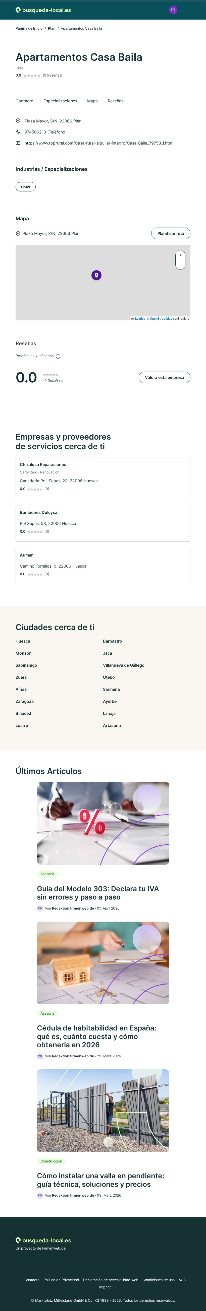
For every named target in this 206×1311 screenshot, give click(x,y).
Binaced (23, 713)
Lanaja (109, 713)
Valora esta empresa (164, 377)
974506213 (35, 131)
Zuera (21, 677)
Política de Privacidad (61, 1280)
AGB (182, 1280)
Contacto (31, 1280)
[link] (103, 478)
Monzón (24, 653)
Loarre (22, 725)
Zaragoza (25, 701)
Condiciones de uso (158, 1280)
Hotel (25, 187)
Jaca (107, 653)
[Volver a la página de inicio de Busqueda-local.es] (43, 10)
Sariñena (111, 689)
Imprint (105, 1287)
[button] (173, 10)
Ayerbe (110, 701)
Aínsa (21, 689)
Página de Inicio (29, 28)
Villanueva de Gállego (123, 665)
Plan (52, 28)
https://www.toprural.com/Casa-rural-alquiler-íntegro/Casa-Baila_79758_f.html (99, 143)
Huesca (23, 641)
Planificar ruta (171, 233)
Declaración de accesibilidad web (110, 1280)
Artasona (112, 725)
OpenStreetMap (161, 318)
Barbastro (112, 641)
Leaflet (139, 318)
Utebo (109, 677)
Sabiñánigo (26, 665)
